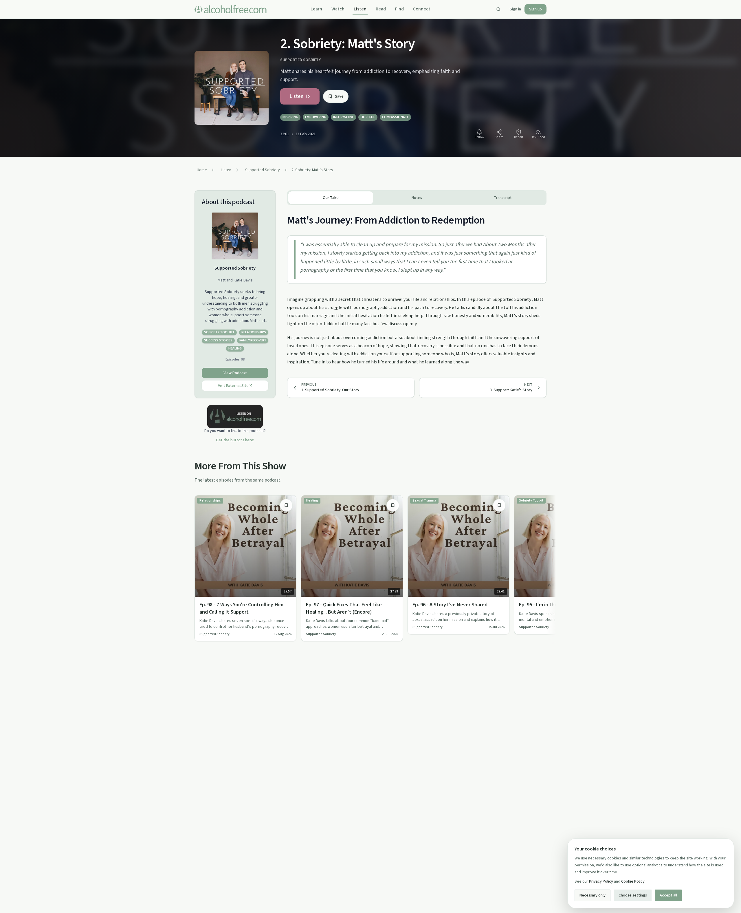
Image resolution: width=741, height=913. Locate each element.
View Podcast (235, 373)
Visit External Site (233, 386)
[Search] (498, 9)
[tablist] (416, 197)
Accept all (668, 895)
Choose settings (633, 895)
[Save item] (286, 505)
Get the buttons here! (235, 440)
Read (381, 9)
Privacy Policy (601, 881)
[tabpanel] (416, 285)
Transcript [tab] (503, 198)
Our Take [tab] (331, 198)
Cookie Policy (633, 881)
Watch (337, 9)
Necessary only (592, 895)
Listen (360, 9)
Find (399, 9)
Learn (316, 9)
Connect (421, 9)
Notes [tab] (417, 198)
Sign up (535, 9)
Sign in (515, 9)
